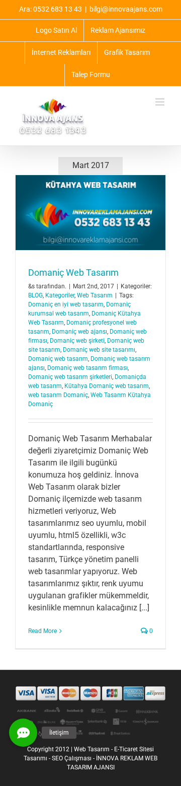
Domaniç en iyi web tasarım (66, 304)
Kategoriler (59, 295)
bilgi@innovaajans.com (125, 9)
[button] (23, 733)
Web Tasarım (95, 295)
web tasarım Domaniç (58, 395)
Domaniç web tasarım (58, 358)
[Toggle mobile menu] (160, 102)
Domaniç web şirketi (77, 340)
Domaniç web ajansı (79, 331)
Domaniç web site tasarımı (99, 349)
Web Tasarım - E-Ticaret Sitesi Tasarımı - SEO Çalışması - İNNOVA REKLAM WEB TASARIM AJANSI (90, 758)
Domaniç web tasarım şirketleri (70, 376)
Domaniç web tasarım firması (87, 367)
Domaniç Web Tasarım (73, 272)
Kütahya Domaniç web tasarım (106, 385)
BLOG (35, 295)
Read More (42, 631)
